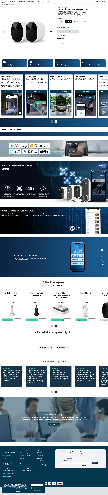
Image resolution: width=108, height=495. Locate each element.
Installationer (59, 285)
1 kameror (61, 21)
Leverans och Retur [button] (61, 41)
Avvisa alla (37, 487)
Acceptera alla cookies (37, 484)
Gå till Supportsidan (54, 425)
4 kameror (84, 21)
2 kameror (68, 21)
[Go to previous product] (52, 121)
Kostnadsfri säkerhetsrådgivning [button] (64, 43)
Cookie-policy (40, 460)
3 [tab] (102, 255)
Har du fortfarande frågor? (54, 415)
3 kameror (76, 21)
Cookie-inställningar (37, 490)
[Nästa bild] (51, 32)
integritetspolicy (84, 465)
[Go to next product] (56, 121)
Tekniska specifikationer (11, 129)
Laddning (47, 285)
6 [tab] (102, 264)
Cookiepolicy (18, 490)
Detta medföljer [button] (60, 38)
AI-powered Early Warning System (17, 165)
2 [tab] (102, 253)
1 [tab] (102, 250)
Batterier (53, 285)
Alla (42, 285)
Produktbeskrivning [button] (61, 35)
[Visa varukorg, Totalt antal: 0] (100, 2)
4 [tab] (102, 258)
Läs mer (5, 169)
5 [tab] (102, 261)
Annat (66, 285)
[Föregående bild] (4, 32)
